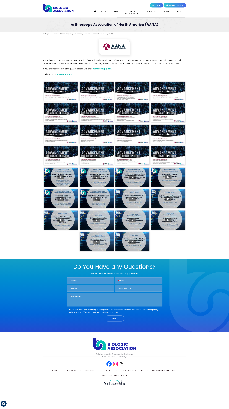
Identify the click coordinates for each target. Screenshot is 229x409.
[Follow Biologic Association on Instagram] (115, 364)
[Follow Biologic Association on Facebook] (109, 364)
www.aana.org (64, 74)
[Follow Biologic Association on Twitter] (122, 364)
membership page (102, 68)
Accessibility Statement (164, 370)
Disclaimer (90, 370)
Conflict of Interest (132, 370)
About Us (71, 370)
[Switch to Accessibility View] (4, 404)
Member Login (176, 5)
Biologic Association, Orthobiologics (57, 34)
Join (158, 5)
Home (95, 11)
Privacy (109, 370)
